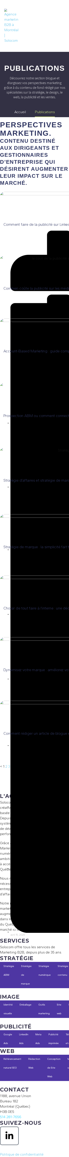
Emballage (25, 1004)
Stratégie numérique (45, 970)
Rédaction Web (34, 1063)
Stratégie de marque (26, 975)
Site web (59, 1009)
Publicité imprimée (53, 1039)
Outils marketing (44, 1009)
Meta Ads (38, 1039)
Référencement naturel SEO (12, 1063)
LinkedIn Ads (23, 1039)
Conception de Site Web (54, 1068)
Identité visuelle (8, 1009)
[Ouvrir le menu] (61, 26)
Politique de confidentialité (22, 1154)
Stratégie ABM (9, 970)
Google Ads (8, 1039)
